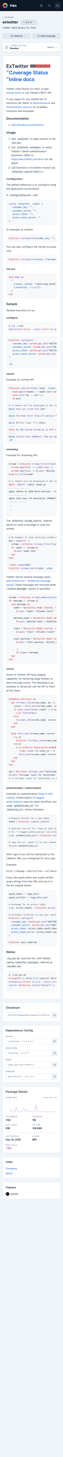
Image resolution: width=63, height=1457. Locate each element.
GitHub (9, 1173)
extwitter (10, 22)
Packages (9, 17)
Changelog (11, 1168)
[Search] (49, 5)
